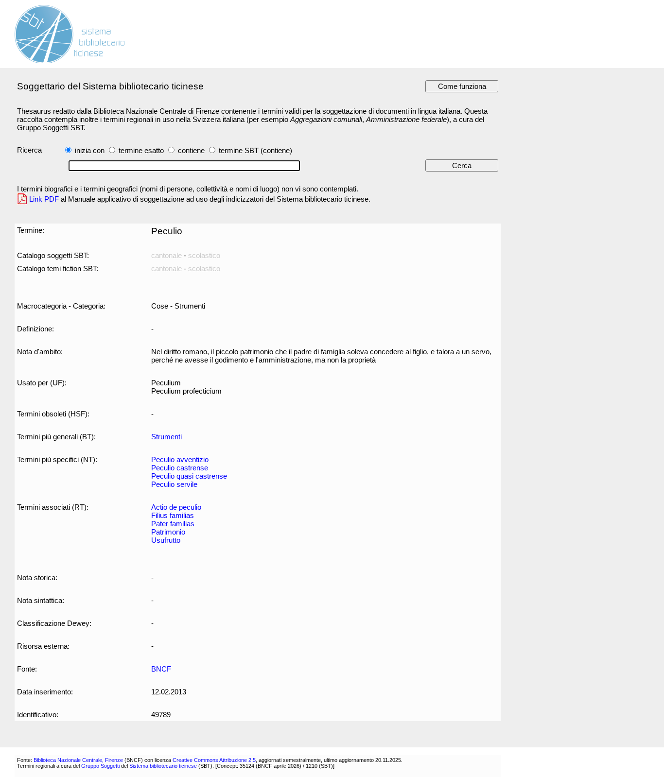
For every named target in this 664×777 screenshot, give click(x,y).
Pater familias (172, 523)
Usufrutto (165, 540)
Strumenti (166, 436)
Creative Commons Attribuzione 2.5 (214, 760)
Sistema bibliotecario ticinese (163, 766)
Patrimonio (168, 532)
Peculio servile (174, 484)
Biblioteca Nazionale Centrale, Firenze (78, 760)
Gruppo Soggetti (100, 766)
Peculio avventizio (180, 459)
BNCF (161, 669)
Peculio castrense (179, 468)
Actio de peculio (176, 507)
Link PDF (44, 199)
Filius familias (172, 515)
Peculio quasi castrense (189, 476)
